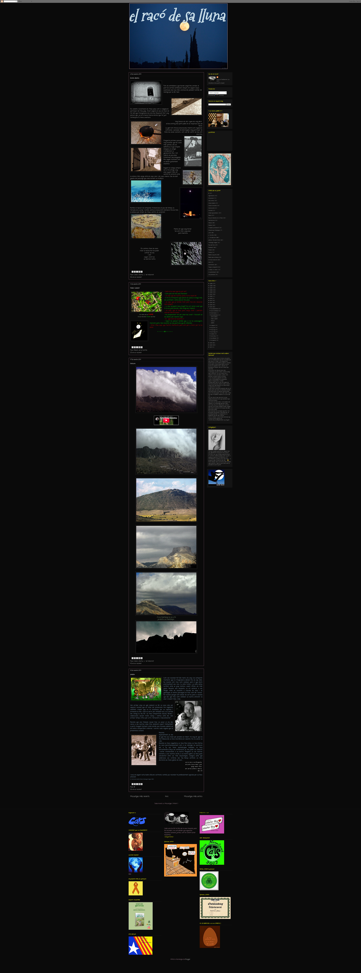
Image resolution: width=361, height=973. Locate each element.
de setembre (214, 315)
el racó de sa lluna (177, 15)
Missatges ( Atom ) (171, 803)
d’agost (213, 325)
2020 (211, 296)
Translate (221, 95)
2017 (211, 300)
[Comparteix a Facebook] (139, 272)
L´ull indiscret (149, 275)
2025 (211, 286)
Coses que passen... (213, 213)
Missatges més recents (139, 796)
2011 (211, 347)
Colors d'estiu (138, 275)
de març (213, 336)
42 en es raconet (135, 663)
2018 (211, 298)
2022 (211, 292)
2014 (211, 307)
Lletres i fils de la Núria (214, 240)
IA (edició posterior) (213, 227)
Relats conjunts (212, 255)
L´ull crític (211, 235)
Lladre (132, 674)
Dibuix (210, 215)
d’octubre (214, 313)
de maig (213, 332)
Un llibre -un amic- (213, 269)
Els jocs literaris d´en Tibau (215, 218)
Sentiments (211, 264)
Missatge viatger (212, 242)
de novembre (214, 311)
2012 (211, 345)
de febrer (214, 338)
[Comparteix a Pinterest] (142, 272)
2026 (211, 283)
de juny (213, 329)
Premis (210, 252)
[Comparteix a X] (137, 272)
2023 (211, 290)
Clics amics (211, 200)
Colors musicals (212, 205)
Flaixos (210, 223)
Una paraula (211, 274)
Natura (132, 364)
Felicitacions (211, 220)
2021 (211, 294)
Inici (166, 796)
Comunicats (211, 208)
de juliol (213, 327)
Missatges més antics (193, 796)
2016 (211, 302)
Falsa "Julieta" (135, 288)
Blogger (187, 959)
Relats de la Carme (140, 350)
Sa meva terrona (213, 260)
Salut (209, 262)
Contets (210, 210)
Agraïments (211, 196)
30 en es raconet (136, 277)
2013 (211, 343)
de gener (213, 340)
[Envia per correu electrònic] (132, 272)
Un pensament (212, 272)
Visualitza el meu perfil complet (216, 83)
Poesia (210, 250)
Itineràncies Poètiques (214, 230)
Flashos (210, 225)
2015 (211, 305)
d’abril (213, 334)
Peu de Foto (211, 245)
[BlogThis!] (135, 272)
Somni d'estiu (134, 78)
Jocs (209, 232)
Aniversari (211, 198)
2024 (211, 288)
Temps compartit (213, 267)
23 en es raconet (136, 353)
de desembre (214, 308)
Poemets (210, 247)
